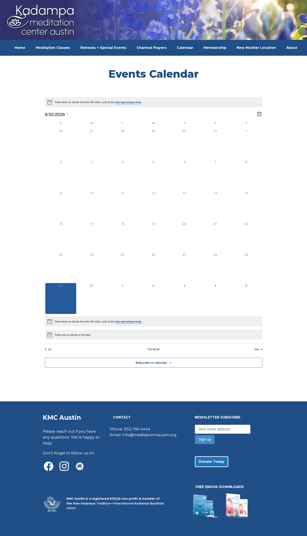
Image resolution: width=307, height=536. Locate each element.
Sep (257, 349)
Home (20, 48)
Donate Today (211, 462)
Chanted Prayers (151, 48)
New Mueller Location (256, 48)
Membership (215, 48)
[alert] (153, 102)
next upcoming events (128, 102)
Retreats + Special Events (103, 48)
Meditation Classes (53, 48)
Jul (49, 349)
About (291, 48)
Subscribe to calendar (151, 362)
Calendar (185, 48)
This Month (153, 349)
